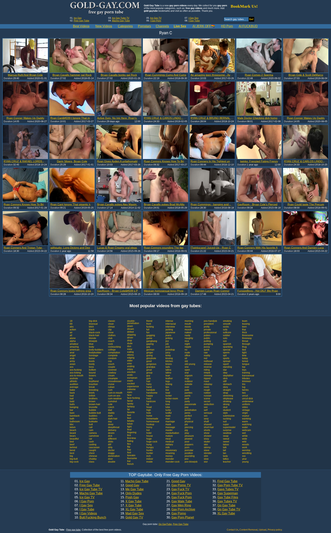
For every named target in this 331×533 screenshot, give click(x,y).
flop (129, 450)
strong (226, 404)
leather (169, 378)
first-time (131, 438)
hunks (149, 450)
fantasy (131, 406)
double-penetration (133, 322)
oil (186, 358)
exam (130, 381)
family (130, 404)
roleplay (208, 384)
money (169, 456)
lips (167, 387)
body (91, 347)
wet (244, 433)
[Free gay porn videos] (105, 8)
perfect (188, 416)
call (91, 427)
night (187, 344)
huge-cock (151, 441)
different (112, 439)
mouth (188, 324)
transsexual (248, 375)
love (168, 404)
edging (130, 358)
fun (148, 332)
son (225, 341)
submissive (229, 416)
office (187, 355)
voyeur (245, 416)
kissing (169, 358)
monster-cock (172, 462)
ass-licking (75, 373)
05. (85, 497)
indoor (149, 459)
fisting (130, 441)
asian (72, 364)
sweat (226, 439)
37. (223, 505)
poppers (189, 444)
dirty (110, 447)
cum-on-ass (114, 396)
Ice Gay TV (155, 18)
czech (111, 407)
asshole (74, 378)
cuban (111, 387)
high (148, 410)
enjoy (130, 369)
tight (244, 352)
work (244, 447)
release (208, 364)
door (110, 459)
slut (205, 462)
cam (91, 430)
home (149, 416)
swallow (227, 433)
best (72, 453)
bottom (92, 370)
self (205, 410)
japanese (170, 332)
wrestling (247, 453)
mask (168, 424)
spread (226, 361)
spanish (227, 344)
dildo (110, 441)
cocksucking (114, 347)
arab (72, 358)
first (129, 435)
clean (111, 324)
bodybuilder (95, 352)
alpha (73, 341)
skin (206, 444)
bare (72, 413)
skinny (207, 447)
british (92, 396)
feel (129, 415)
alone (73, 338)
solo (225, 338)
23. (177, 489)
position (189, 453)
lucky (168, 410)
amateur (74, 344)
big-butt (74, 459)
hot (148, 430)
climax (111, 327)
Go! (251, 19)
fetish (130, 424)
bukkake (93, 421)
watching (247, 424)
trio (243, 384)
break (92, 387)
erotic (130, 375)
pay (186, 407)
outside (188, 384)
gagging (150, 335)
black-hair (94, 335)
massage (170, 427)
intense (169, 321)
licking (169, 384)
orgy (187, 378)
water (245, 427)
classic (111, 321)
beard (73, 433)
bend (72, 450)
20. (131, 517)
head (149, 407)
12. (129, 485)
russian (207, 396)
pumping (208, 344)
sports (226, 358)
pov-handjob (210, 321)
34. (225, 493)
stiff (224, 381)
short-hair (209, 427)
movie (188, 327)
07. (84, 505)
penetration (191, 410)
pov (186, 459)
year (244, 459)
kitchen (169, 361)
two (244, 393)
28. (180, 509)
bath (72, 419)
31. (225, 481)
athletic (73, 381)
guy (148, 375)
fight (129, 427)
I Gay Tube (194, 20)
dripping (131, 335)
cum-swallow (115, 398)
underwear (247, 401)
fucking (150, 327)
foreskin (131, 455)
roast (206, 381)
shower (207, 436)
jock (168, 347)
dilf (109, 444)
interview (170, 327)
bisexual (93, 324)
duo (129, 346)
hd (147, 404)
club (110, 338)
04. (89, 493)
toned (245, 361)
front (148, 324)
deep (110, 424)
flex (129, 444)
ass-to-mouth (76, 375)
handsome (151, 393)
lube (168, 407)
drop (129, 340)
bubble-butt (95, 413)
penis (187, 413)
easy (129, 349)
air (71, 332)
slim (206, 456)
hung (149, 444)
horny (149, 427)
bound (92, 373)
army (72, 361)
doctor (111, 450)
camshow (94, 436)
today (245, 358)
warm (245, 421)
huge (149, 439)
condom (112, 358)
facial (130, 401)
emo (129, 363)
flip (128, 447)
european (132, 378)
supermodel (229, 427)
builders (93, 419)
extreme (131, 389)
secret (207, 401)
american (74, 350)
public (207, 338)
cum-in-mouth (115, 393)
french (130, 464)
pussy (207, 347)
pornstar (189, 450)
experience (133, 386)
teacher (227, 462)
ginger (149, 352)
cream (111, 375)
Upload (262, 529)
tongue (245, 364)
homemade (152, 419)
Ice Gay (78, 18)
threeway (247, 338)
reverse (208, 367)
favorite (131, 412)
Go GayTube (165, 524)
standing (227, 367)
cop (110, 361)
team (244, 321)
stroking (227, 401)
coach (111, 341)
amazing (74, 347)
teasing (246, 324)
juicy (168, 352)
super (226, 424)
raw (206, 352)
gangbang (151, 341)
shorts (207, 430)
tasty (225, 456)
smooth (227, 324)
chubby (93, 459)
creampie (113, 378)
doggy (111, 453)
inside (149, 462)
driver (130, 338)
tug (243, 387)
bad (72, 396)
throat (245, 341)
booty (92, 364)
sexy (206, 419)
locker (169, 396)
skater (207, 441)
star (225, 370)
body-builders (96, 350)
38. (226, 509)
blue (91, 344)
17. (131, 505)
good (149, 361)
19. (132, 513)
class (91, 462)
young (245, 462)
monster (170, 459)
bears (73, 436)
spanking (228, 347)
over (187, 387)
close (111, 332)
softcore (227, 332)
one (187, 367)
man (168, 419)
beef (72, 444)
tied (244, 350)
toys (244, 370)
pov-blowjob (191, 462)
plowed (188, 439)
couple (111, 367)
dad (110, 410)
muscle (188, 329)
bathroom (75, 421)
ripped (207, 378)
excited (131, 383)
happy (149, 396)
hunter (149, 453)
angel (73, 355)
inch (148, 456)
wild (244, 441)
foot (129, 452)
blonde (92, 338)
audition (74, 384)
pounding (190, 456)
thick (244, 332)
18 (71, 321)
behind (73, 447)
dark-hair (112, 419)
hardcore (151, 401)
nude (187, 352)
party (187, 401)
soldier (226, 335)
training (246, 373)
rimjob (207, 373)
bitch (91, 327)
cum (110, 390)
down (130, 326)
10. (90, 517)
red (205, 358)
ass (71, 367)
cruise (111, 384)
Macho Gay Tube (121, 20)
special (226, 350)
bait (72, 398)
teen (244, 327)
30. (180, 517)
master (169, 430)
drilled (130, 332)
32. (227, 485)
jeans (168, 335)
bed (72, 441)
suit (225, 421)
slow (206, 459)
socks (226, 327)
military (169, 444)
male (168, 416)
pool (187, 441)
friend (149, 321)
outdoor (189, 381)
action (73, 329)
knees (169, 364)
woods (245, 444)
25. (179, 497)
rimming (208, 375)
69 (71, 324)
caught (92, 450)
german (150, 350)
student (227, 410)
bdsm (72, 427)
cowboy (112, 373)
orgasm (189, 375)
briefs (92, 393)
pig (186, 430)
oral (187, 373)
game (149, 338)
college (112, 350)
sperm (226, 352)
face (129, 395)
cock (110, 344)
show (206, 433)
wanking (246, 419)
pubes (207, 335)
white (245, 436)
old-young (190, 364)
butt (91, 424)
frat (128, 461)
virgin (245, 413)
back (72, 393)
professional (210, 332)
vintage (246, 410)
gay (148, 347)
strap (225, 393)
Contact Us (232, 529)
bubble (92, 410)
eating (130, 352)
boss (91, 367)
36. (224, 501)
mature (169, 436)
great (149, 370)
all (71, 335)
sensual (208, 413)
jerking (169, 338)
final (129, 429)
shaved (207, 424)
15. (129, 497)
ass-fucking (76, 370)
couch (111, 364)
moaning (170, 453)
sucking (227, 419)
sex (205, 416)
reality (207, 355)
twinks (245, 390)
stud (225, 407)
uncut (245, 396)
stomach (227, 384)
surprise (227, 430)
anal (72, 352)
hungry (150, 447)
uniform (246, 404)
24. (179, 493)
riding (207, 370)
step (225, 373)
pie (186, 424)
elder (130, 360)
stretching (228, 396)
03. (88, 489)
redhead (208, 361)
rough (207, 390)
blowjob (93, 341)
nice (187, 341)
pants (187, 396)
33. (225, 489)
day (110, 421)
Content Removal (248, 529)
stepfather (228, 375)
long (168, 401)
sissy (206, 439)
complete (113, 355)
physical (189, 421)
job (167, 344)
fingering (131, 432)
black (91, 329)
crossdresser (114, 381)
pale (187, 390)
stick (225, 378)
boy (91, 378)
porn (187, 447)
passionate (190, 404)
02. (87, 485)
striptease (228, 398)
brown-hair (94, 404)
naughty (189, 338)
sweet (226, 441)
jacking (169, 329)
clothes (112, 335)
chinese (93, 456)
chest (91, 453)
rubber (207, 393)
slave (206, 450)
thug (244, 347)
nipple (188, 347)
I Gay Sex (193, 18)
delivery (112, 430)
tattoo (226, 459)
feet (129, 418)
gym (148, 378)
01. (82, 481)
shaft (206, 421)
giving (149, 355)
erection (131, 372)
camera (93, 433)
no (186, 350)
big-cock (74, 462)
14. (131, 493)
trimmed (246, 381)
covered (112, 370)
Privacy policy (275, 529)
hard (148, 398)
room (206, 387)
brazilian (93, 384)
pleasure (189, 436)
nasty (187, 335)
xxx (244, 456)
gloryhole (151, 358)
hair (148, 381)
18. (131, 509)
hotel (149, 433)
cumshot (112, 401)
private (207, 329)
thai (244, 329)
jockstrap (170, 350)
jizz (167, 341)
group (149, 373)
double (111, 462)
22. (178, 485)
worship (246, 450)
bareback (74, 416)
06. (84, 501)
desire (111, 433)
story (225, 387)
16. (131, 501)
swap (226, 436)
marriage (170, 421)
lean (168, 375)
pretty (207, 327)
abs (72, 327)
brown (92, 401)
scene (207, 398)
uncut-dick (247, 398)
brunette (93, 407)
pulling (207, 341)
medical (170, 441)
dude (130, 343)
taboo (226, 444)
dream (130, 329)
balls (72, 404)
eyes (129, 392)
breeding (93, 390)
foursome (132, 458)
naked (188, 332)
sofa (225, 329)
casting (92, 444)
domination (114, 456)
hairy (149, 384)
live (167, 390)
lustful (169, 413)
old (186, 361)
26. (179, 501)
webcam (246, 430)
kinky (168, 355)
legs (168, 381)
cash (91, 441)
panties (188, 393)
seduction (209, 404)
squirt (226, 364)
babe (72, 390)
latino (168, 373)
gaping (150, 344)
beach (73, 430)
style (225, 413)
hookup (150, 424)
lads (168, 367)
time (244, 355)
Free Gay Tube (81, 20)
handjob (150, 390)
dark (110, 416)
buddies (93, 416)
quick (206, 350)
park (187, 398)
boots (92, 361)
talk (225, 447)
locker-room (172, 398)
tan (224, 453)
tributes (246, 378)
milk (168, 447)
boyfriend (94, 381)
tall (224, 450)
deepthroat (113, 427)
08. (84, 509)
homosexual (152, 421)
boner (92, 358)
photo (188, 419)
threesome (247, 335)
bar (71, 410)
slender (208, 453)
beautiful (74, 439)
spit (225, 355)
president (209, 324)
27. (178, 505)
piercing (189, 427)
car (90, 439)
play (187, 433)
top (243, 367)
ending (130, 366)
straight (227, 390)
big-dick (93, 321)
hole (148, 413)
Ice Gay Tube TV (120, 18)
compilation (114, 352)
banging (74, 407)
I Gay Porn (155, 20)
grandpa (150, 367)
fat (128, 409)
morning (189, 321)
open (187, 370)
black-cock (94, 332)
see (206, 407)
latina (168, 370)
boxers (92, 375)
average (74, 387)
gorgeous (151, 364)
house (149, 436)
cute (110, 404)
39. (223, 513)
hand (149, 387)
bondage (93, 355)
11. (134, 481)
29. (176, 513)
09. (86, 513)
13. (132, 489)
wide (244, 439)
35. (225, 497)
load (168, 393)
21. (175, 481)
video (245, 407)
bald (72, 401)
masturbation (172, 433)
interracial (171, 324)
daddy (111, 413)
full (147, 329)
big (71, 456)
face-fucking (133, 398)
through (246, 344)
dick (110, 436)
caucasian (94, 447)
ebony (130, 355)
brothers (93, 398)
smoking (227, 321)
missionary (171, 450)
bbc (72, 424)
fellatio (130, 421)
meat (168, 439)
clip (110, 329)
